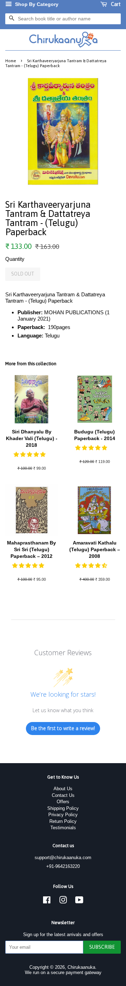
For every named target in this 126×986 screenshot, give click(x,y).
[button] (30, 454)
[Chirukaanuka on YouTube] (79, 901)
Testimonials (63, 827)
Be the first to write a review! (63, 728)
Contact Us (63, 795)
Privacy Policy (63, 814)
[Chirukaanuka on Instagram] (63, 901)
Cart (115, 4)
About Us (63, 788)
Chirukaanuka (81, 967)
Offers (63, 801)
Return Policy (63, 821)
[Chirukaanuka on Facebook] (47, 901)
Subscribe (102, 947)
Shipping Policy (63, 808)
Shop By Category (36, 4)
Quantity (14, 259)
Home (10, 60)
